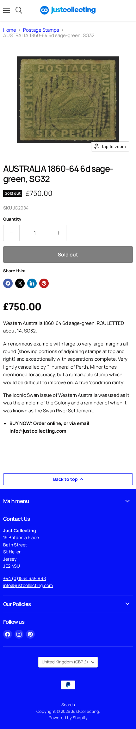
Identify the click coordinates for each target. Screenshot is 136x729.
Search (68, 704)
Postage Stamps (41, 30)
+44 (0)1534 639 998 (24, 578)
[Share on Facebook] (8, 283)
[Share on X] (20, 283)
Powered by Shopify (68, 717)
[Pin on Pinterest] (44, 283)
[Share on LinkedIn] (32, 283)
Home (9, 30)
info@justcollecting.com (28, 585)
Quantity (12, 219)
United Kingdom (65, 662)
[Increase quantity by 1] (58, 233)
